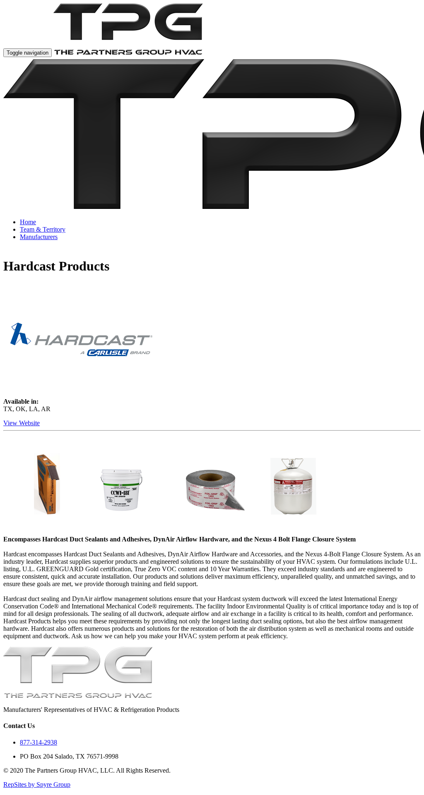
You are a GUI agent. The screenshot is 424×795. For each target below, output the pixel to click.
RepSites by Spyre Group (36, 784)
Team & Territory (42, 229)
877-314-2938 (38, 742)
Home (28, 221)
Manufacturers (39, 236)
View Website (21, 422)
